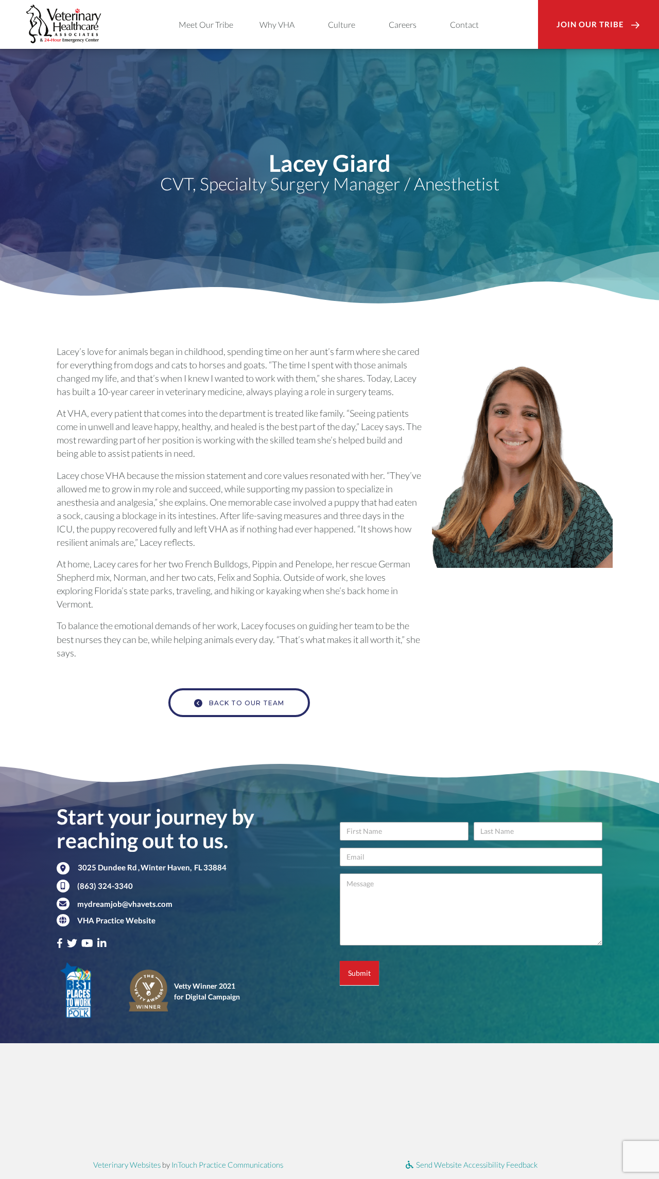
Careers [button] (403, 24)
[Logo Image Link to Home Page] (63, 22)
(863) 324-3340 (105, 885)
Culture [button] (341, 24)
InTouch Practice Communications (227, 1164)
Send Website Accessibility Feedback (475, 1164)
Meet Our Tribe (206, 24)
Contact (464, 24)
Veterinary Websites (127, 1164)
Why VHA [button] (276, 24)
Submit (359, 973)
